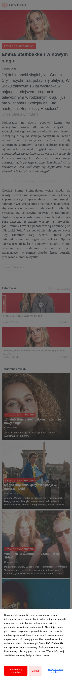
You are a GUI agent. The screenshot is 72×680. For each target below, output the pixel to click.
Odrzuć (35, 670)
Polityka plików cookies (55, 670)
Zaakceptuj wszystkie (16, 670)
